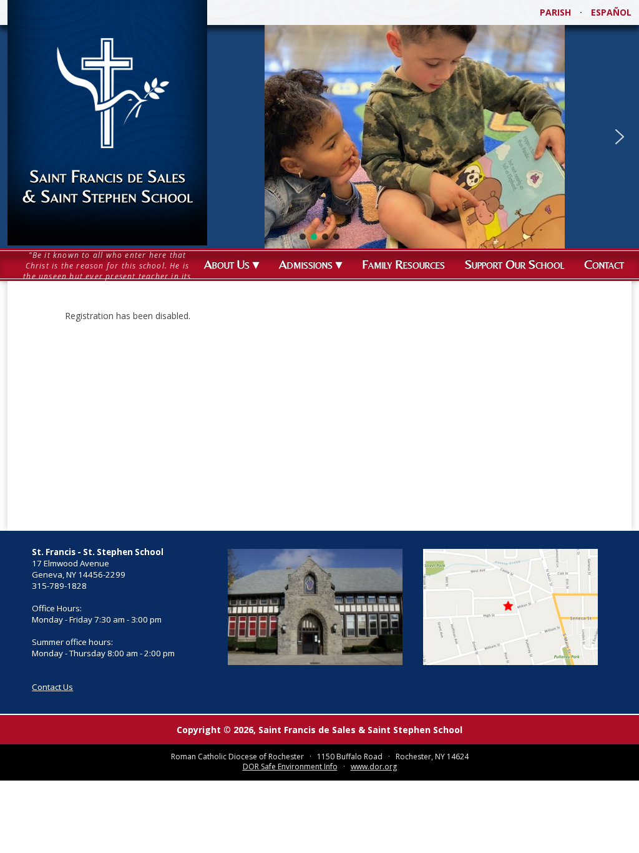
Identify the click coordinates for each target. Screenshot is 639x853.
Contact (604, 264)
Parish (555, 12)
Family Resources (403, 264)
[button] (620, 137)
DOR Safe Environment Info (290, 766)
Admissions (306, 264)
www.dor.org (374, 766)
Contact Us (52, 687)
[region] (319, 137)
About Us (227, 264)
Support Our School (514, 264)
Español (611, 12)
